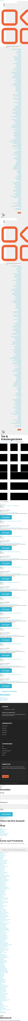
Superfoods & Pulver (17, 142)
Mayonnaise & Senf (18, 75)
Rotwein (19, 199)
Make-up (19, 174)
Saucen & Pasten (18, 66)
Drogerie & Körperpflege (17, 143)
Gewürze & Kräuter (18, 78)
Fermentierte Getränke (17, 99)
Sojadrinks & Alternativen (16, 125)
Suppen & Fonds (18, 90)
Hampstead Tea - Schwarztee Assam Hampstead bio (9, 512)
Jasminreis (19, 53)
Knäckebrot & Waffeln (17, 139)
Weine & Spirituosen (17, 197)
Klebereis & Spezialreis (17, 56)
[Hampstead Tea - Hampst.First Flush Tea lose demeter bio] (14, 643)
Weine (20, 198)
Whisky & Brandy (18, 205)
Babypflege (19, 171)
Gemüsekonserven (18, 86)
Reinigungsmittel (18, 184)
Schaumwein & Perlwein (17, 203)
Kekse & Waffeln (18, 111)
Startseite (19, 50)
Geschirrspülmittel (18, 187)
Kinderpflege (19, 172)
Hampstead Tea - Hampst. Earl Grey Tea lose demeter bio (10, 665)
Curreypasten (19, 70)
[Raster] (14, 471)
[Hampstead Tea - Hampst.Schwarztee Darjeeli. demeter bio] (14, 521)
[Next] (2, 786)
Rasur (20, 180)
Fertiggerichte (18, 89)
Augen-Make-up (18, 175)
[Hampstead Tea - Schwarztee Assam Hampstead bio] (14, 505)
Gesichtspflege (18, 151)
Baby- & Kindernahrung (17, 126)
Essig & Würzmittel (18, 74)
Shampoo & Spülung (17, 157)
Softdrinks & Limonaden (17, 94)
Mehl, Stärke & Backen (17, 112)
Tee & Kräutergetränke (17, 95)
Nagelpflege (19, 177)
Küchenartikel (18, 192)
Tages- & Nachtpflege (17, 152)
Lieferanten (2, 0)
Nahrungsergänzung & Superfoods (15, 141)
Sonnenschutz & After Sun (16, 182)
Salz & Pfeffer (19, 81)
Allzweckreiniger (18, 185)
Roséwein (19, 201)
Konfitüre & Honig (18, 131)
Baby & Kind (19, 170)
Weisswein (19, 200)
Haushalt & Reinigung (17, 183)
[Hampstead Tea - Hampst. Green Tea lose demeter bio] (14, 628)
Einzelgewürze (18, 79)
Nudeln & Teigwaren (17, 60)
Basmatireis (19, 54)
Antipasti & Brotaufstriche (16, 76)
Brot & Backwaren (18, 136)
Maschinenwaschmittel (17, 190)
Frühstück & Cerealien (17, 129)
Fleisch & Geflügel (18, 91)
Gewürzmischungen (17, 80)
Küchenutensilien (18, 193)
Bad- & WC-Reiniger (17, 186)
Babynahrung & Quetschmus (16, 127)
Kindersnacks (19, 128)
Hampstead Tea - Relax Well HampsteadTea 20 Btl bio (9, 589)
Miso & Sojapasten (18, 124)
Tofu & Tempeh (18, 122)
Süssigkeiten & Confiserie (16, 109)
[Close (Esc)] (0, 785)
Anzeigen (6, 517)
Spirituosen (19, 204)
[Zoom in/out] (4, 785)
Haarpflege (19, 156)
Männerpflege (18, 179)
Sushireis (19, 55)
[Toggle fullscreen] (3, 785)
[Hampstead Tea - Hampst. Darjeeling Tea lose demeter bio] (14, 674)
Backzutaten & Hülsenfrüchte (16, 116)
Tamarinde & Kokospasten (16, 72)
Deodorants (19, 147)
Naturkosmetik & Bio (17, 166)
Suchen (19, 212)
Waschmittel (19, 188)
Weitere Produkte (9, 691)
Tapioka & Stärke (18, 114)
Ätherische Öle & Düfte (17, 169)
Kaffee (20, 96)
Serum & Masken (18, 153)
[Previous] (0, 786)
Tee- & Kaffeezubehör (17, 194)
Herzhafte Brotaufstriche (17, 77)
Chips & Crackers (18, 107)
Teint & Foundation (18, 178)
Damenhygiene (18, 164)
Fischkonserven (18, 87)
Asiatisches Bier (18, 208)
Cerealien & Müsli (18, 130)
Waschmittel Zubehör (17, 191)
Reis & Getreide (18, 52)
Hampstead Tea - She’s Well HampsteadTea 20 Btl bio (9, 604)
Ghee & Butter (18, 105)
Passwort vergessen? (3, 816)
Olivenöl (19, 104)
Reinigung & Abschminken (16, 154)
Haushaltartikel (18, 195)
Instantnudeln (18, 64)
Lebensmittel (19, 51)
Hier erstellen (6, 818)
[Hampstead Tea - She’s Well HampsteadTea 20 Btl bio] (14, 597)
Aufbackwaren (18, 138)
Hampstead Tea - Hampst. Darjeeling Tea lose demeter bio (10, 681)
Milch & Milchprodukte (17, 134)
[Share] (2, 785)
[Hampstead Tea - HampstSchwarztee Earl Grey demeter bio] (14, 536)
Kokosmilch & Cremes (17, 117)
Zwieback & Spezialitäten (16, 140)
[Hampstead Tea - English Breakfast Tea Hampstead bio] (14, 551)
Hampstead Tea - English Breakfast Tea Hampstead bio (9, 558)
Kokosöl (19, 101)
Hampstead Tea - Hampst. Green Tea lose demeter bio (9, 635)
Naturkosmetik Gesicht (17, 168)
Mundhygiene (18, 159)
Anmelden (6, 814)
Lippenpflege (19, 155)
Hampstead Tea (5, 511)
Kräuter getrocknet (18, 82)
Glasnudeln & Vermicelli (17, 63)
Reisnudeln (19, 61)
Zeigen (2, 809)
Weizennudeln (18, 62)
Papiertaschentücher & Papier (16, 196)
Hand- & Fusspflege (18, 148)
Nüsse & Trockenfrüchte (17, 108)
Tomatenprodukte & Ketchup (16, 73)
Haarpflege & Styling (17, 158)
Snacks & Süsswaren (17, 106)
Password (3, 802)
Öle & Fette (19, 100)
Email (2, 793)
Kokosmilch (19, 118)
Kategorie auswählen (16, 49)
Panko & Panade (18, 115)
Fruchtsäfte (19, 93)
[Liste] (14, 499)
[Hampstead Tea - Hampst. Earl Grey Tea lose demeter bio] (14, 659)
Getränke (19, 92)
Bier (20, 207)
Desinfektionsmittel (17, 165)
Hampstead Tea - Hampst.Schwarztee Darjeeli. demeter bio (10, 527)
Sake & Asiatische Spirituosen (16, 206)
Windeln (19, 173)
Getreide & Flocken (18, 59)
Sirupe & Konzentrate (17, 98)
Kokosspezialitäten (18, 120)
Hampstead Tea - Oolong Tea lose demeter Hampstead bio (10, 619)
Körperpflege (19, 144)
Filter (1, 443)
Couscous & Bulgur (18, 57)
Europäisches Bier (18, 209)
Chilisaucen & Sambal (17, 69)
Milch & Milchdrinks (17, 135)
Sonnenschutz (18, 181)
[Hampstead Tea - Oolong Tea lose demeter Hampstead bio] (14, 613)
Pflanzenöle (19, 103)
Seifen (20, 149)
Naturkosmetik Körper (17, 167)
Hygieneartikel (18, 162)
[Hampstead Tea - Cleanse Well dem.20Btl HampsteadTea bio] (14, 567)
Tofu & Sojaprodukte (17, 121)
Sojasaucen (19, 67)
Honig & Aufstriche (18, 133)
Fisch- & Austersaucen (17, 68)
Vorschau (1, 519)
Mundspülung (18, 161)
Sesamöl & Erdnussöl (17, 102)
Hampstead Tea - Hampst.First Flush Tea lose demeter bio (10, 650)
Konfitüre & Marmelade (17, 132)
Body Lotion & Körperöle (17, 146)
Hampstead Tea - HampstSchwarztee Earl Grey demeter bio (10, 543)
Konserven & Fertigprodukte (16, 85)
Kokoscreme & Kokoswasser (16, 119)
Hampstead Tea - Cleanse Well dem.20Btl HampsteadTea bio (10, 573)
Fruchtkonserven (18, 88)
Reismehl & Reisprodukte (16, 113)
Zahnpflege (19, 160)
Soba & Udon (19, 65)
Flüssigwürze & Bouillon (17, 83)
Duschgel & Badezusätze (17, 145)
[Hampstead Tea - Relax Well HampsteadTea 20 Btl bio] (14, 582)
